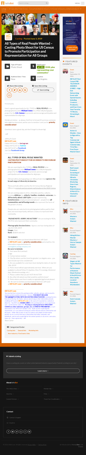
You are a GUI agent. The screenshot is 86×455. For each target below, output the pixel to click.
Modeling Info (33, 330)
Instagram (24, 143)
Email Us (12, 423)
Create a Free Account (72, 48)
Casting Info (11, 330)
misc (71, 209)
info (9, 3)
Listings (4, 9)
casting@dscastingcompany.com (19, 246)
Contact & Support (15, 417)
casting (18, 38)
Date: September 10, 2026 (75, 74)
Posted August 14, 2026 (75, 257)
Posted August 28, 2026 (75, 231)
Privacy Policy (32, 445)
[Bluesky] (29, 432)
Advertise (9, 394)
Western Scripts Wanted (73, 218)
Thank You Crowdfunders (52, 399)
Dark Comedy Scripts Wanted (75, 301)
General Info (22, 330)
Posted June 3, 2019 (33, 38)
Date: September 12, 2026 (75, 163)
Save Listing (44, 90)
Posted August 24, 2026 (75, 212)
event (72, 69)
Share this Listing (16, 86)
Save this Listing (40, 86)
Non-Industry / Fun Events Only (19, 333)
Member (76, 445)
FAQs (46, 394)
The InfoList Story (12, 389)
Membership (48, 389)
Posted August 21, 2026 (75, 295)
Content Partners (11, 399)
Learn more (42, 371)
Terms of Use (42, 445)
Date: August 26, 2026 (74, 127)
